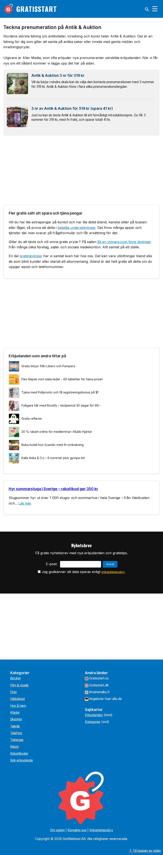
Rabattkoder (19, 754)
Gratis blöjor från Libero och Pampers (48, 366)
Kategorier (92, 722)
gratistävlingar (31, 256)
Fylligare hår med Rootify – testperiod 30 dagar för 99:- (61, 405)
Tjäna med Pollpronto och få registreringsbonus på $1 (59, 392)
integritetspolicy (113, 572)
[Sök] (147, 9)
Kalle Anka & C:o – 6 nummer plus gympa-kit (53, 458)
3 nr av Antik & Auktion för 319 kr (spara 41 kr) (72, 108)
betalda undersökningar (77, 227)
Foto (13, 692)
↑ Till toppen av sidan (145, 851)
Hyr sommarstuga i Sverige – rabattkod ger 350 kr (53, 489)
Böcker (15, 678)
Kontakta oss (77, 830)
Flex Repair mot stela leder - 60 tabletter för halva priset (62, 379)
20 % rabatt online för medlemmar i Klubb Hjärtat (56, 431)
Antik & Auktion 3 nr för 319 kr (57, 75)
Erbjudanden (94, 715)
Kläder (15, 713)
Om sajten (57, 830)
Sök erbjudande (21, 760)
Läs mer (24, 503)
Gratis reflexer (31, 418)
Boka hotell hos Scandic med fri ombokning (52, 445)
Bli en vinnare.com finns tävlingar (124, 242)
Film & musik (19, 685)
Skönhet (16, 719)
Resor (14, 747)
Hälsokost (17, 699)
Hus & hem (18, 706)
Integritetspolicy (101, 830)
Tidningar (17, 740)
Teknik (15, 726)
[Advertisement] (81, 168)
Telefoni (16, 733)
